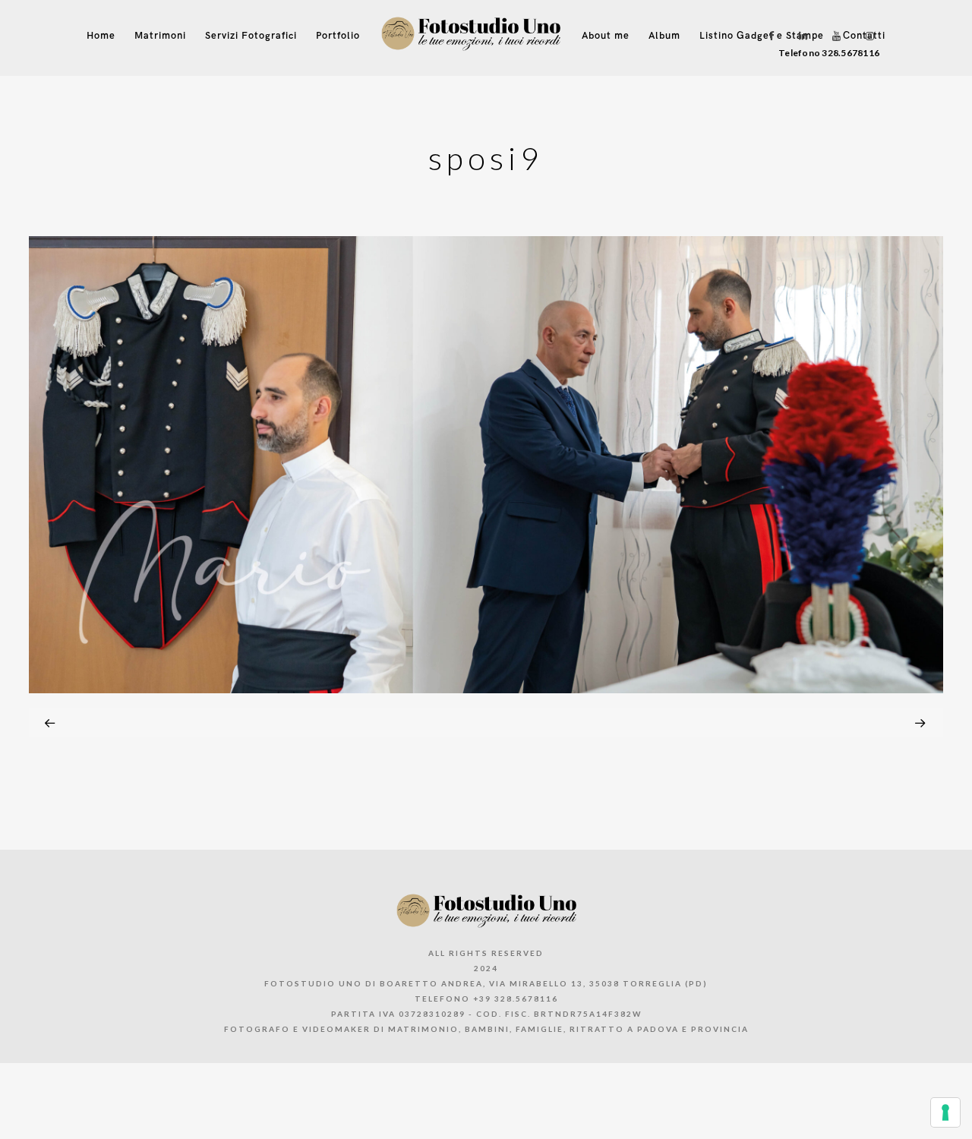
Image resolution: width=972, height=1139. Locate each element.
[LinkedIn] (799, 36)
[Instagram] (866, 36)
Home (101, 36)
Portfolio (338, 36)
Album (664, 36)
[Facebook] (766, 36)
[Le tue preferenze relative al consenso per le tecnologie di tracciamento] (945, 1112)
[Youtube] (833, 36)
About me (606, 36)
